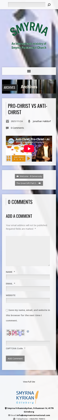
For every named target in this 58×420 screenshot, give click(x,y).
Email (10, 283)
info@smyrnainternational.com (33, 415)
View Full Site (29, 381)
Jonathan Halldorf (42, 121)
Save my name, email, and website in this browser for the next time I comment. (28, 315)
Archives (9, 87)
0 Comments (17, 127)
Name (10, 271)
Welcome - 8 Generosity (30, 176)
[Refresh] (28, 331)
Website (10, 295)
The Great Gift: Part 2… (27, 183)
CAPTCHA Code (14, 348)
